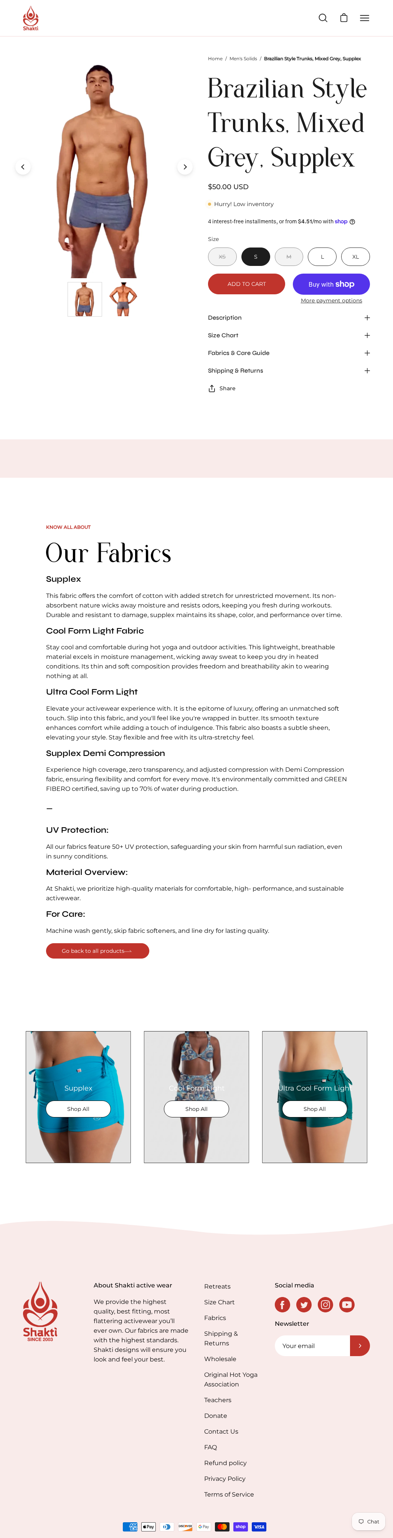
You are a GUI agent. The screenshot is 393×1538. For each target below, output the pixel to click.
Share (228, 388)
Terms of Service (229, 1494)
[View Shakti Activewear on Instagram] (325, 1304)
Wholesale (220, 1359)
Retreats (217, 1286)
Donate (215, 1415)
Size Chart (223, 335)
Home (215, 58)
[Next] (185, 167)
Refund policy (225, 1463)
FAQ (210, 1447)
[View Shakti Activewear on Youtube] (347, 1304)
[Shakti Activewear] (30, 18)
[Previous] (23, 167)
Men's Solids (243, 58)
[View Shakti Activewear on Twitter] (304, 1304)
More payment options (331, 300)
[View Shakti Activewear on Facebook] (282, 1304)
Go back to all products (93, 950)
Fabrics (215, 1318)
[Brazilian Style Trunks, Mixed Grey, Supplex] (85, 299)
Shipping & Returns (235, 370)
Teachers (217, 1400)
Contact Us (221, 1431)
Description (225, 317)
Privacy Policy (225, 1478)
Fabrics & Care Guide (238, 352)
